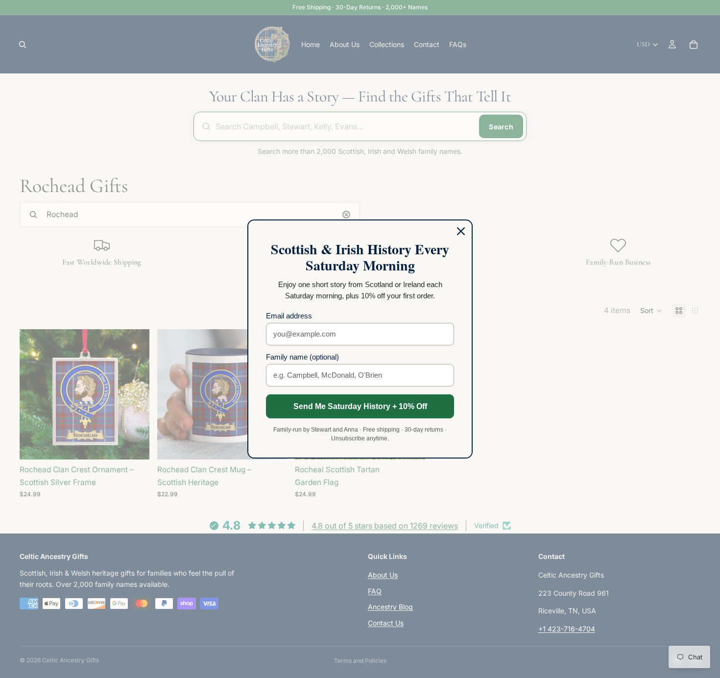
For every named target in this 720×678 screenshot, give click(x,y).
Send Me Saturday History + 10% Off (360, 406)
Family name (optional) (302, 357)
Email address (289, 316)
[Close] (461, 231)
